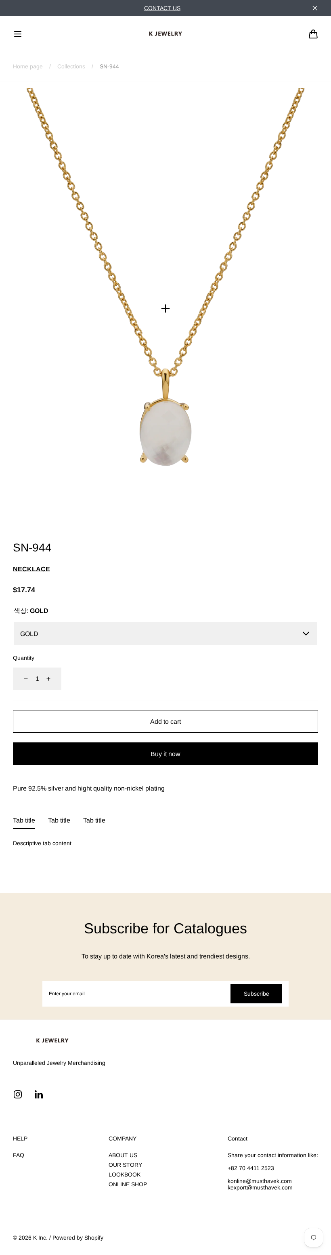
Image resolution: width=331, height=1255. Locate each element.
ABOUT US (123, 1155)
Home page (28, 66)
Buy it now (165, 753)
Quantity (23, 658)
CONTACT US (162, 8)
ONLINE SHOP (128, 1184)
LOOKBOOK (124, 1174)
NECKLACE (31, 569)
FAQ (18, 1155)
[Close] (315, 8)
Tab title (24, 820)
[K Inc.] (165, 34)
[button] (18, 34)
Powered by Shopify (77, 1237)
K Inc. (40, 1237)
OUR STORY (125, 1165)
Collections (71, 66)
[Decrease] (21, 679)
